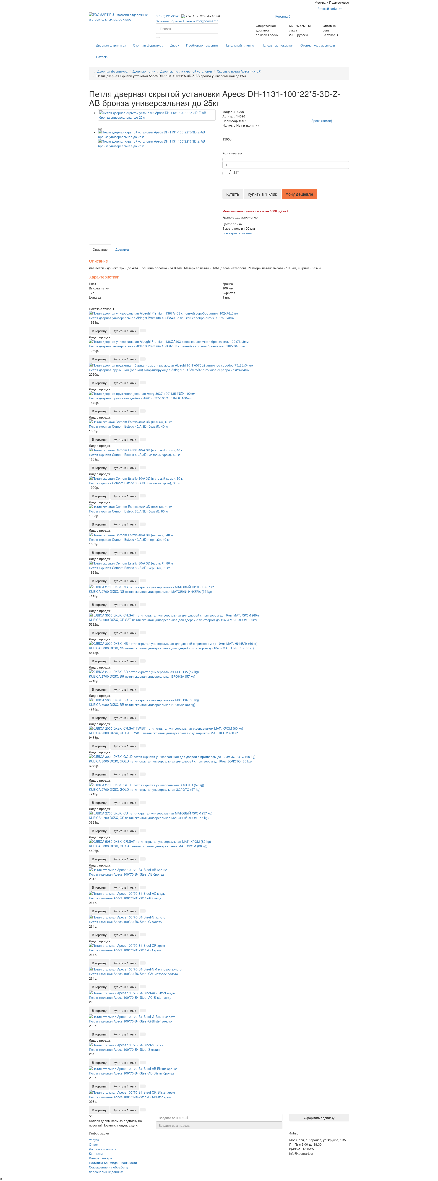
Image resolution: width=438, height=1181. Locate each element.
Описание (100, 249)
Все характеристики (237, 233)
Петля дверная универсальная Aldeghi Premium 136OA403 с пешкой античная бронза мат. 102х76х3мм (167, 346)
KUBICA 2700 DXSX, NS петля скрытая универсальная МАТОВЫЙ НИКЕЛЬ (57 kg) (150, 591)
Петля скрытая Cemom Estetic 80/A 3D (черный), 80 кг (129, 567)
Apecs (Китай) (321, 120)
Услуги (94, 1139)
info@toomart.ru (207, 21)
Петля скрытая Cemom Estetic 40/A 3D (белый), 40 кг (128, 426)
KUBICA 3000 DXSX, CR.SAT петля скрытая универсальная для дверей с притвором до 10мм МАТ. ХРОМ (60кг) (173, 619)
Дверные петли (144, 71)
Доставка (122, 249)
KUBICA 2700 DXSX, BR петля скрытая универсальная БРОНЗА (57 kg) (142, 676)
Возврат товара (100, 1158)
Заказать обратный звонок (175, 21)
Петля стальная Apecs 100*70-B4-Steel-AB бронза (126, 874)
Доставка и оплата (103, 1149)
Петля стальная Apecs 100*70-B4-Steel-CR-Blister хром (130, 1097)
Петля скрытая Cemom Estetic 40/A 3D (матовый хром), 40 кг (134, 454)
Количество (232, 153)
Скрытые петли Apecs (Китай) (239, 71)
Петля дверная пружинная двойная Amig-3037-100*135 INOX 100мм (140, 398)
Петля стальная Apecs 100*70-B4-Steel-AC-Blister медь (130, 997)
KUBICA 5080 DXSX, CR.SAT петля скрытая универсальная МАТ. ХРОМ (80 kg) (148, 846)
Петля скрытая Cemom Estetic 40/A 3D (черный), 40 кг (129, 539)
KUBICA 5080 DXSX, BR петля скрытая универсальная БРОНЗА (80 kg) (142, 704)
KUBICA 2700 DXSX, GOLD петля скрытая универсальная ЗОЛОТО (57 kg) (145, 789)
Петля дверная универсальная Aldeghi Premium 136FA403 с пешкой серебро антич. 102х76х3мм (162, 317)
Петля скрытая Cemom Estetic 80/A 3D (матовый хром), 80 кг (134, 483)
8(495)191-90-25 (168, 16)
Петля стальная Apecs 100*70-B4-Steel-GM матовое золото (133, 973)
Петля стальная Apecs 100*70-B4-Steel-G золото (125, 921)
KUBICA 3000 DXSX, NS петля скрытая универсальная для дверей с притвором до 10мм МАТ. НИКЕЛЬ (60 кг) (171, 648)
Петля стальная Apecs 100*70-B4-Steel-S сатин (124, 1049)
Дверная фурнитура (112, 71)
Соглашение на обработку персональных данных (108, 1169)
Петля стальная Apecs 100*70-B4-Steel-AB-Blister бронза (131, 1073)
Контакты (96, 1153)
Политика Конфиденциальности (113, 1162)
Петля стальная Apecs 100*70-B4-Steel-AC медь (125, 898)
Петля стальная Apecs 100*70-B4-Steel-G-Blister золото (130, 1021)
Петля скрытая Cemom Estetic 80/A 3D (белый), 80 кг (128, 511)
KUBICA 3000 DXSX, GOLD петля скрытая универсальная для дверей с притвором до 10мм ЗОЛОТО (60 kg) (170, 761)
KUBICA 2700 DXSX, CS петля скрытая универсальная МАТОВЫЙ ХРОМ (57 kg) (149, 817)
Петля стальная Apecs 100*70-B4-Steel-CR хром (125, 950)
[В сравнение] (100, 129)
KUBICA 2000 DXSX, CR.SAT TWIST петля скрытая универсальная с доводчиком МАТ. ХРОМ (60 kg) (164, 733)
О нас (93, 1144)
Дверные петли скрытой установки (186, 71)
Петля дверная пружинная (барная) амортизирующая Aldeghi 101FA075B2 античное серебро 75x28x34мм (169, 369)
